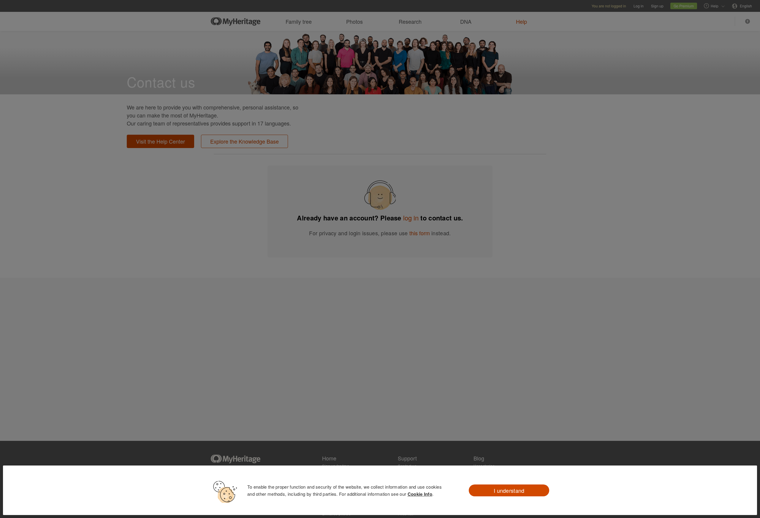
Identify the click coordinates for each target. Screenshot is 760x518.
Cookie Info (420, 494)
